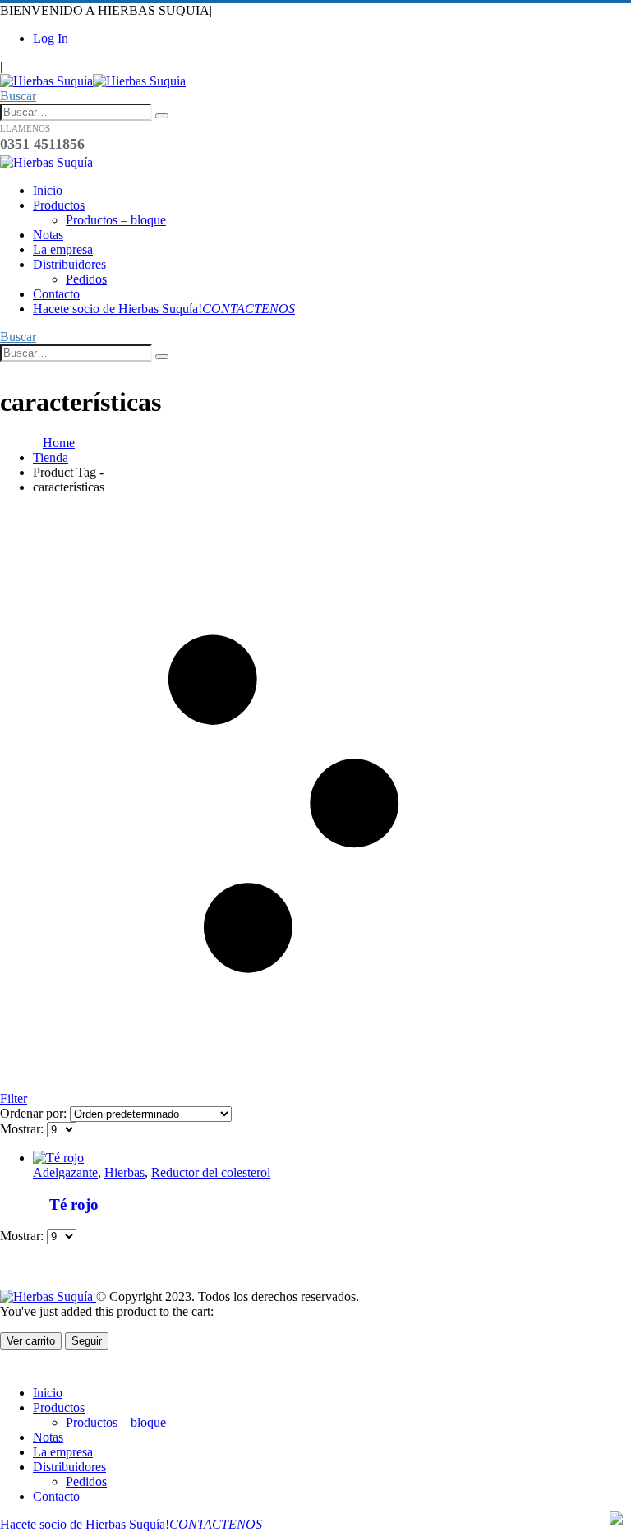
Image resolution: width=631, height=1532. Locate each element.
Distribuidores (69, 264)
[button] (18, 96)
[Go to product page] (300, 1158)
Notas (48, 235)
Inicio (47, 190)
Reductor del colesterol (210, 1172)
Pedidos (86, 279)
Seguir (86, 1341)
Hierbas (124, 1172)
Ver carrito (31, 1341)
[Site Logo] (93, 81)
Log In (50, 38)
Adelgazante (65, 1172)
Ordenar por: (35, 1113)
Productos (59, 205)
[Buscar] (161, 115)
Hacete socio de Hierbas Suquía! (164, 309)
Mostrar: (23, 1129)
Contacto (56, 294)
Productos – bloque (116, 220)
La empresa (63, 249)
